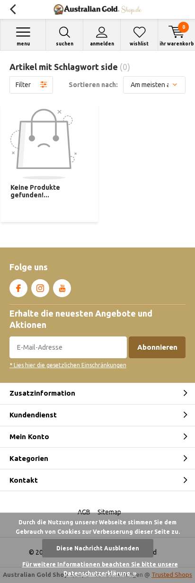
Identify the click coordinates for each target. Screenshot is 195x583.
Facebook (18, 288)
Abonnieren (157, 347)
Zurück (12, 9)
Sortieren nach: (93, 84)
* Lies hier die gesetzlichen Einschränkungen (67, 365)
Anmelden (102, 43)
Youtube (62, 288)
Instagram (40, 288)
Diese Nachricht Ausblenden (97, 548)
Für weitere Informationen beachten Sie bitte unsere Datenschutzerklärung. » (100, 569)
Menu (23, 43)
